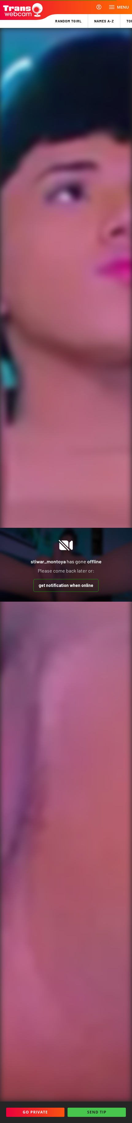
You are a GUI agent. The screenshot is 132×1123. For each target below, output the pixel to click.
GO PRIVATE (35, 1112)
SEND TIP (97, 1112)
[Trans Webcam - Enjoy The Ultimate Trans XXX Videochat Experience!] (23, 10)
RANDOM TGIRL (68, 21)
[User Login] (99, 7)
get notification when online (66, 585)
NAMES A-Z (104, 21)
